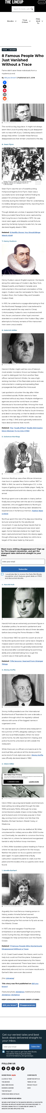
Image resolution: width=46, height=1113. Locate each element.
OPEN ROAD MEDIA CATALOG (10, 1094)
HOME (5, 50)
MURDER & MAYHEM (8, 1088)
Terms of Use (31, 1082)
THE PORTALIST (7, 1091)
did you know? (10, 78)
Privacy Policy (32, 1085)
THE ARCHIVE (6, 1082)
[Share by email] (4, 94)
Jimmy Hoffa (37, 755)
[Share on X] (4, 86)
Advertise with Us (33, 1079)
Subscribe (42, 2)
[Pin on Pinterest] (4, 90)
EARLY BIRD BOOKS (8, 1085)
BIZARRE (13, 50)
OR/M (29, 1088)
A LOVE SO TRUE (7, 1079)
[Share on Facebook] (4, 82)
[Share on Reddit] (4, 98)
